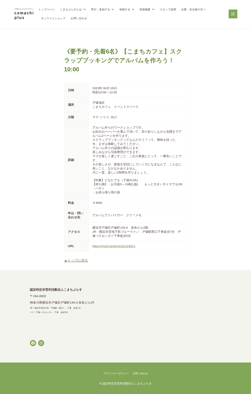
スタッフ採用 (168, 9)
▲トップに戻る (76, 260)
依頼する (124, 9)
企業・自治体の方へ (193, 9)
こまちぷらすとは (71, 9)
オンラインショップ (53, 18)
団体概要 (145, 9)
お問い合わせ (79, 18)
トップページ (46, 9)
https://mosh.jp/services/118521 (113, 246)
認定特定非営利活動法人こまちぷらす (127, 383)
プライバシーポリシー (116, 373)
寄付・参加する (100, 9)
